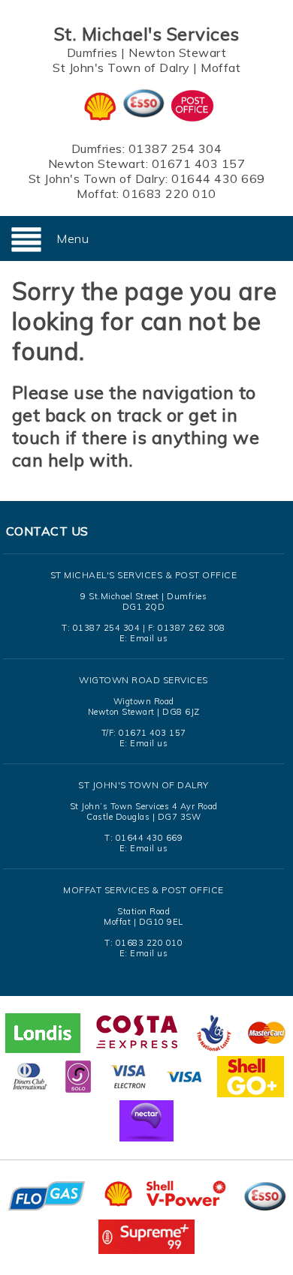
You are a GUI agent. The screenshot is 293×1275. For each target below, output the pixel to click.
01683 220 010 (169, 193)
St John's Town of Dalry (121, 67)
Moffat (220, 67)
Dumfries (92, 52)
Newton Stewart (177, 52)
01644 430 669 (218, 178)
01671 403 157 (199, 163)
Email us (149, 638)
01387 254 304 (175, 148)
